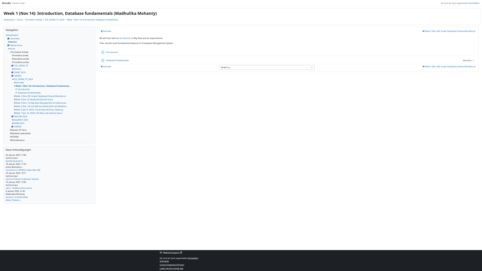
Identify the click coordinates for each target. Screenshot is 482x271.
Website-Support (171, 252)
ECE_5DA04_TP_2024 (54, 19)
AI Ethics (17, 69)
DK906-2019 (18, 123)
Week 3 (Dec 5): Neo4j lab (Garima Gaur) (34, 99)
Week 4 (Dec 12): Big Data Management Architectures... (41, 102)
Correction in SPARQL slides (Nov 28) (23, 170)
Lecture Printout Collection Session (22, 179)
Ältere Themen (13, 200)
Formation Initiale (33, 19)
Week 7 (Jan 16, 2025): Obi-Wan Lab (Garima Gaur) (38, 113)
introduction (125, 38)
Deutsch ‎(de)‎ (18, 3)
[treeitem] (49, 88)
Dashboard (9, 19)
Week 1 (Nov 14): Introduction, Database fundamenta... (93, 19)
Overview (105, 31)
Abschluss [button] (467, 60)
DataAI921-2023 (20, 119)
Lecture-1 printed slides (17, 197)
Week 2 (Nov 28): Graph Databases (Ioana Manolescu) (449, 31)
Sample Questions (14, 161)
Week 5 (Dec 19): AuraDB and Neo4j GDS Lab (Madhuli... (41, 106)
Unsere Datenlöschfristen (172, 264)
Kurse (20, 19)
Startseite (164, 261)
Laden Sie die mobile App (171, 268)
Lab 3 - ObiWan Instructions (19, 188)
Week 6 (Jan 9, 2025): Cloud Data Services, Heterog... (39, 109)
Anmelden (474, 3)
